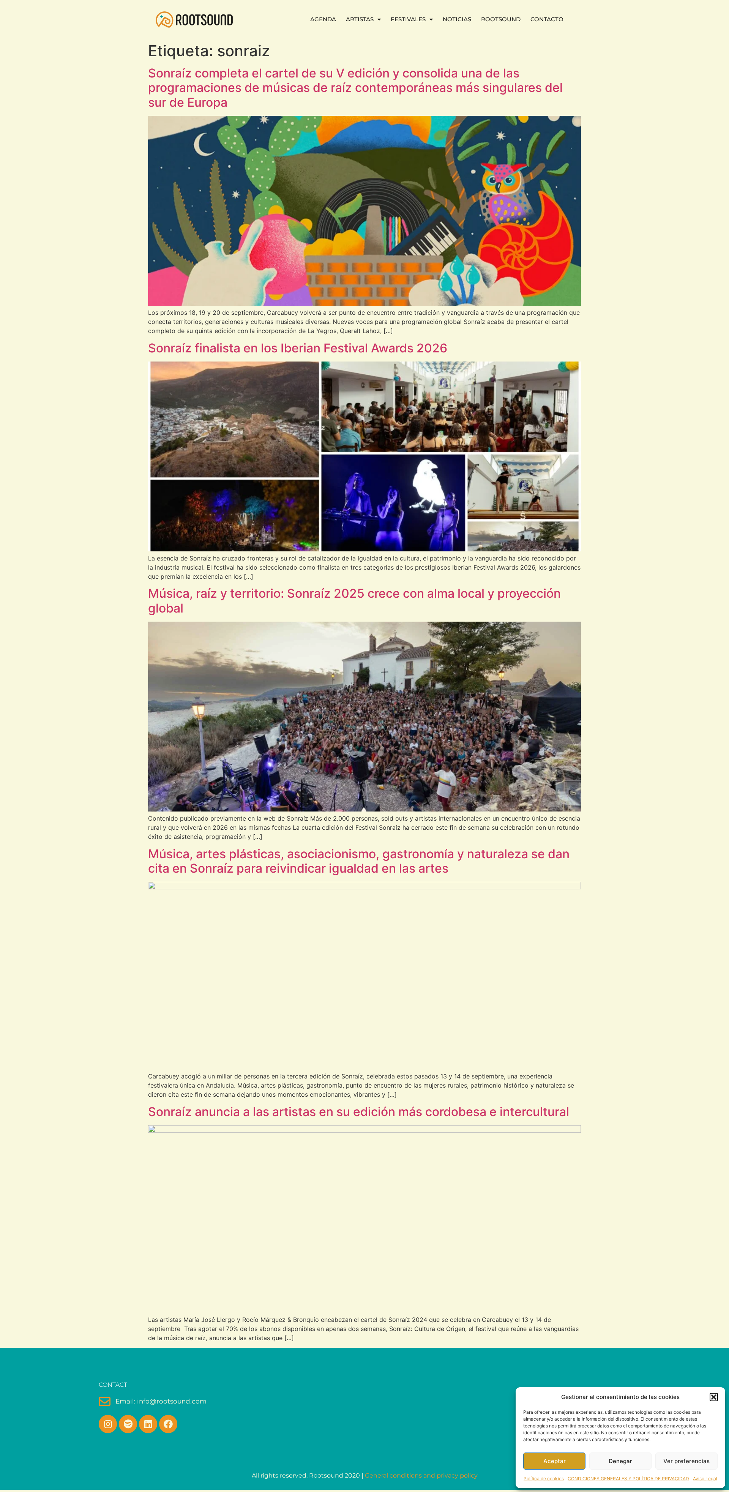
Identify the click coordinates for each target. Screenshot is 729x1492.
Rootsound (501, 19)
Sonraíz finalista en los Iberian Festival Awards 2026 (297, 348)
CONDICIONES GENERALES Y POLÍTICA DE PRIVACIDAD (628, 1478)
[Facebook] (168, 1424)
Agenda (323, 19)
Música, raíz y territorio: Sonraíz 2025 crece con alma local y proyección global (354, 600)
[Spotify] (128, 1424)
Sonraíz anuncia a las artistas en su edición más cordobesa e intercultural (358, 1111)
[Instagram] (108, 1424)
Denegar (620, 1461)
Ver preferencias (686, 1461)
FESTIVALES (408, 19)
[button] (714, 1397)
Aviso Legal (705, 1478)
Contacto (546, 19)
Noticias (457, 19)
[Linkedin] (148, 1424)
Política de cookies (544, 1478)
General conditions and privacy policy (421, 1475)
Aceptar (554, 1461)
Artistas (360, 19)
